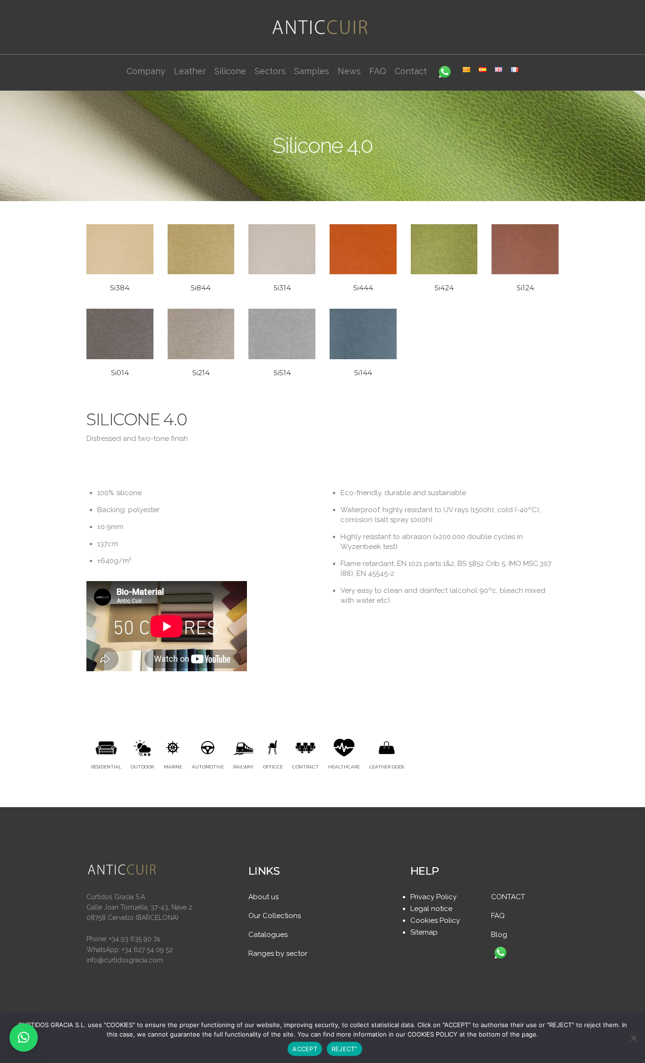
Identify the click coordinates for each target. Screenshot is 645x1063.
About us (263, 897)
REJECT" (344, 1049)
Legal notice (431, 908)
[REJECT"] (633, 1038)
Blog (499, 934)
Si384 (119, 287)
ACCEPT (304, 1049)
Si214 (201, 372)
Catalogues (268, 934)
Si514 (282, 372)
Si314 (282, 287)
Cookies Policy (435, 920)
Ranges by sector (277, 953)
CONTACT (508, 897)
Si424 (444, 287)
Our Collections (274, 915)
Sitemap (424, 932)
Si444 (363, 287)
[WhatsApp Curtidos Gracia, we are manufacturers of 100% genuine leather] (500, 953)
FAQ (498, 915)
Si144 (363, 372)
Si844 (201, 287)
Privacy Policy (433, 897)
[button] (23, 1037)
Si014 (120, 372)
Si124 (525, 287)
